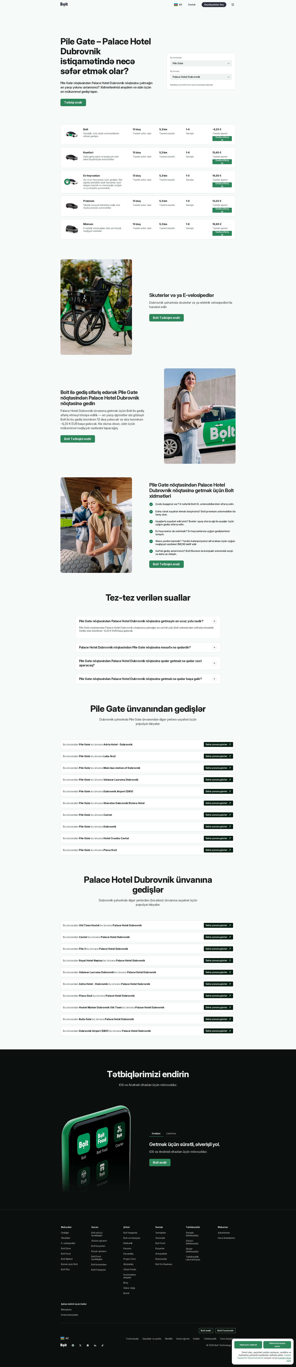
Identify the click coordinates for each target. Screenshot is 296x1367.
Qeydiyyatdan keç (214, 4)
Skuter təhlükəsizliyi (192, 1250)
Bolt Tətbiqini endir (166, 318)
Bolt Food (66, 1253)
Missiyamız (66, 1309)
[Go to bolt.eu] (64, 4)
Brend (126, 1293)
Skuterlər (65, 1238)
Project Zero (129, 1259)
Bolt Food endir (225, 1330)
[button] (214, 621)
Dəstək (191, 4)
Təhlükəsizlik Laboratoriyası (193, 1258)
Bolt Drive (66, 1248)
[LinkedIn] (95, 1345)
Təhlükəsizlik (210, 1338)
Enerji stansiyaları (69, 1314)
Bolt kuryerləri (98, 1246)
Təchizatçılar (132, 1338)
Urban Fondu (129, 1269)
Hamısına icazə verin (277, 1345)
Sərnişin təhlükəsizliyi (192, 1234)
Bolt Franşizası (98, 1269)
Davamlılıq (128, 1253)
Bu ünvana (174, 71)
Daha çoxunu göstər (216, 744)
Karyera (127, 1248)
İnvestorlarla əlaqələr (129, 1276)
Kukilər (196, 1338)
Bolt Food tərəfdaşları (96, 1258)
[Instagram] (87, 1345)
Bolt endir (160, 1162)
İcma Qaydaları (227, 1338)
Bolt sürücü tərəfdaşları (97, 1234)
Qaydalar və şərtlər (151, 1338)
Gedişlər (65, 1232)
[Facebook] (72, 1345)
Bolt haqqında (130, 1232)
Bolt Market (67, 1259)
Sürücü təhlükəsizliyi (192, 1242)
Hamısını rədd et (248, 1344)
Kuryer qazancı (98, 1251)
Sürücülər (160, 1238)
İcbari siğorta (182, 1338)
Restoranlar (161, 1259)
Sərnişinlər (160, 1232)
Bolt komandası (99, 1264)
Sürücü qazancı (99, 1240)
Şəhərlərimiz (224, 1232)
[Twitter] (80, 1345)
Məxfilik (169, 1338)
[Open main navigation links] (233, 4)
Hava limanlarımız (226, 1238)
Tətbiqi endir (73, 102)
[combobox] (201, 63)
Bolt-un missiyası (131, 1238)
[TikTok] (102, 1345)
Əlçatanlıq (128, 1264)
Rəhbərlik (128, 1243)
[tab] (156, 1133)
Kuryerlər (159, 1248)
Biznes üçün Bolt (69, 1264)
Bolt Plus (65, 1269)
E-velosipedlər (68, 1243)
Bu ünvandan (176, 57)
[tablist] (164, 1133)
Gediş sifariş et (222, 138)
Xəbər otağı (129, 1288)
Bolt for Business (163, 1264)
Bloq (125, 1282)
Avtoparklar (161, 1253)
